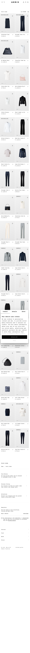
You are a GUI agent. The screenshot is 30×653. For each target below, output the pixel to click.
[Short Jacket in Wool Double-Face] (22, 101)
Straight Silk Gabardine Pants (5, 190)
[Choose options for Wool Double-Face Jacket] (13, 346)
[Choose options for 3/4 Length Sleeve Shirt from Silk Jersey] (28, 424)
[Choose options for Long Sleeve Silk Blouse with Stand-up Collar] (28, 268)
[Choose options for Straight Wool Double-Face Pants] (13, 242)
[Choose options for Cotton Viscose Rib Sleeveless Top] (13, 112)
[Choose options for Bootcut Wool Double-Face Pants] (28, 190)
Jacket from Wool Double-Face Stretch (5, 268)
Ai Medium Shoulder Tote (5, 60)
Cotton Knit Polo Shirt (5, 86)
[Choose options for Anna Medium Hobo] (13, 372)
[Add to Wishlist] (12, 16)
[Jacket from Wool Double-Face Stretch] (7, 257)
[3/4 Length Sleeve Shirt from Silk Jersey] (22, 412)
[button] (14, 516)
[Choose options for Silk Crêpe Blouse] (28, 398)
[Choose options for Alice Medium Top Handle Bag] (28, 86)
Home (2, 466)
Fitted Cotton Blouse (5, 138)
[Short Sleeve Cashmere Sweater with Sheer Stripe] (7, 153)
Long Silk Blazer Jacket (20, 164)
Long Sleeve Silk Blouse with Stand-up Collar (20, 268)
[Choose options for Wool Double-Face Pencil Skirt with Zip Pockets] (28, 372)
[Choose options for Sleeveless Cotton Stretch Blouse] (28, 346)
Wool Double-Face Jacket (5, 345)
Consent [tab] (5, 311)
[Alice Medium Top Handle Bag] (22, 75)
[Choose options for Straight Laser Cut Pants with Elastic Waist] (28, 35)
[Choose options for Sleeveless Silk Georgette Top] (28, 216)
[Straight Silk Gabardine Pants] (7, 179)
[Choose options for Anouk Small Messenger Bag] (13, 398)
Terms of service (5, 535)
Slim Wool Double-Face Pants (20, 449)
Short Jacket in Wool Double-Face (20, 112)
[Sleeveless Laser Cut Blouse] (7, 23)
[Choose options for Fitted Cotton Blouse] (13, 138)
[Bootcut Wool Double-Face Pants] (22, 179)
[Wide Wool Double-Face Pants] (22, 127)
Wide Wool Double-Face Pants (20, 138)
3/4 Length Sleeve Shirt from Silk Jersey (20, 423)
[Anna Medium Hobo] (7, 360)
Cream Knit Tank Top (20, 60)
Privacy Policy (12, 520)
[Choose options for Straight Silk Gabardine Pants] (13, 190)
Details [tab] (14, 311)
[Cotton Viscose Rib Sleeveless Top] (7, 101)
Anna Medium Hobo (5, 371)
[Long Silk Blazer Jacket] (22, 153)
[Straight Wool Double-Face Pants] (7, 231)
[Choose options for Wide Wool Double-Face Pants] (28, 138)
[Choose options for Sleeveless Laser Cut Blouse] (13, 35)
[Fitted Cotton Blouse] (7, 127)
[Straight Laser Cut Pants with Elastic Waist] (22, 23)
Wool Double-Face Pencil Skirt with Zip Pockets (20, 371)
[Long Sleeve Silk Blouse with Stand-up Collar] (22, 257)
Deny (14, 340)
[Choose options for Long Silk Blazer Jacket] (28, 164)
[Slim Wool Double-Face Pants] (22, 438)
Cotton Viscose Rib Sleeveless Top (5, 112)
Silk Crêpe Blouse (19, 397)
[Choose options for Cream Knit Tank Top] (28, 60)
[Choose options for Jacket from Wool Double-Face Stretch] (13, 268)
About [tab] (23, 311)
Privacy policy (19, 534)
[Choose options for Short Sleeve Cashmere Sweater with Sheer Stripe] (13, 164)
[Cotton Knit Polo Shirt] (7, 75)
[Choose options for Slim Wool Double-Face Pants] (28, 450)
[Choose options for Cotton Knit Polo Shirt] (13, 86)
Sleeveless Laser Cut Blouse (5, 34)
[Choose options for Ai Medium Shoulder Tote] (13, 60)
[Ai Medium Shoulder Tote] (7, 49)
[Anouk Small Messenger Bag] (7, 386)
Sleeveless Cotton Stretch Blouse (20, 345)
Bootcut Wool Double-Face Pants (20, 190)
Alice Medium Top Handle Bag (20, 86)
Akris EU (8, 534)
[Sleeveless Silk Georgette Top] (22, 205)
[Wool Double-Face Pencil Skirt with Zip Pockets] (22, 360)
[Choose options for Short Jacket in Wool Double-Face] (28, 112)
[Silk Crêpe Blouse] (22, 386)
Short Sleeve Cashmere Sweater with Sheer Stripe (5, 164)
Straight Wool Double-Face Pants (5, 242)
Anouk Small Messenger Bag (5, 397)
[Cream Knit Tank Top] (22, 49)
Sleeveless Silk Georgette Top (20, 216)
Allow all (14, 337)
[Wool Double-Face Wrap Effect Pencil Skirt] (7, 308)
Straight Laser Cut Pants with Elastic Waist (20, 34)
